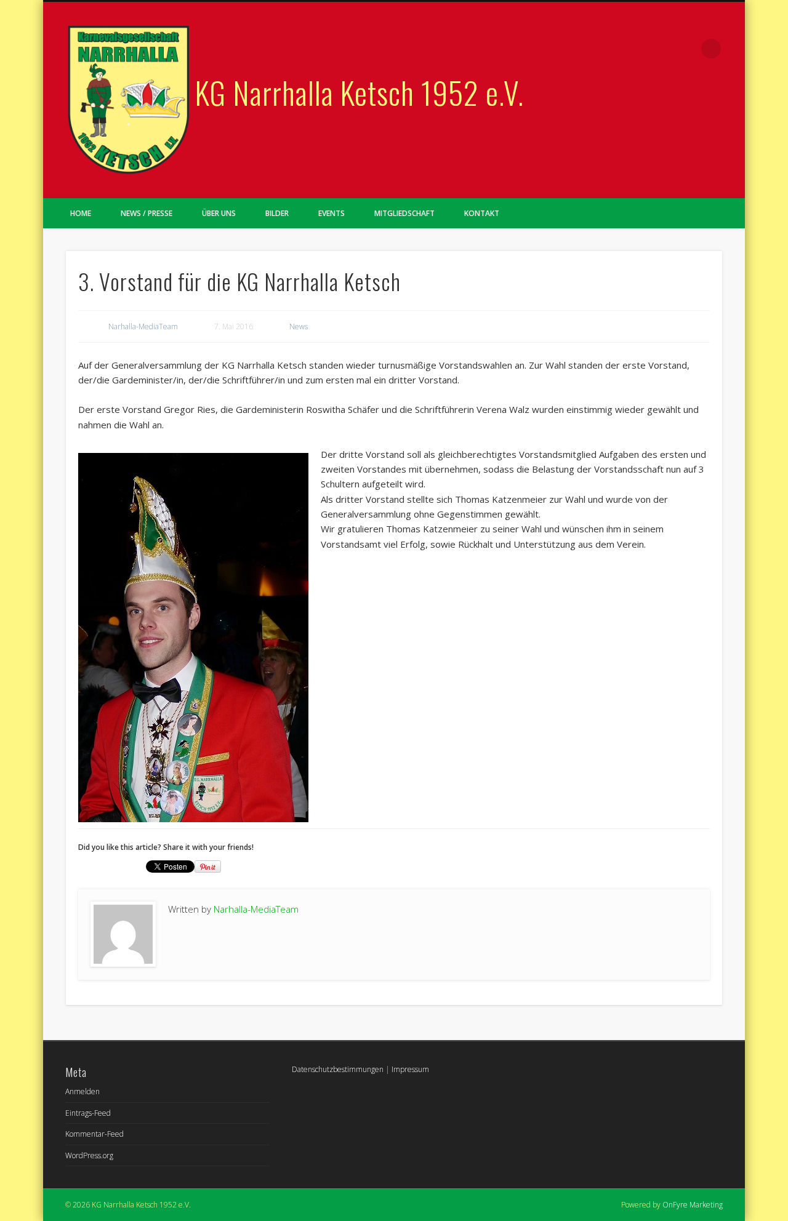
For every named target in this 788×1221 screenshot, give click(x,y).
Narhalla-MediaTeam (143, 326)
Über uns (219, 213)
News (298, 326)
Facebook (686, 48)
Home (80, 213)
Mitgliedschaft (404, 213)
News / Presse (146, 213)
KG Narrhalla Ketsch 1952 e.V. (359, 91)
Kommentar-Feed (94, 1134)
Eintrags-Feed (88, 1113)
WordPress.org (89, 1155)
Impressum (410, 1069)
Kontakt (481, 213)
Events (331, 213)
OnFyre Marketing (692, 1204)
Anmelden (82, 1091)
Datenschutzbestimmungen (338, 1069)
